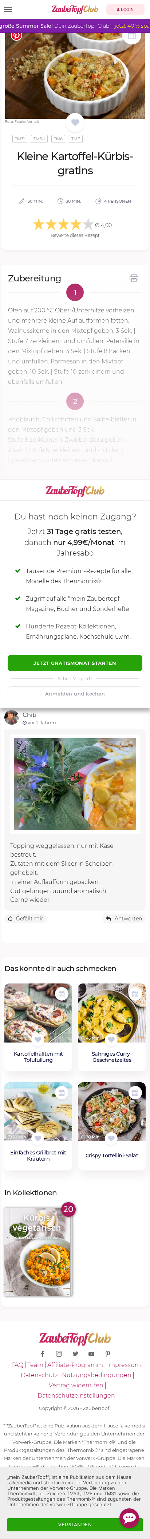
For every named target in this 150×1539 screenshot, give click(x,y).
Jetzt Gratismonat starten (75, 663)
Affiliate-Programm (75, 1364)
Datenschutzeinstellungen (76, 1395)
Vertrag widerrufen (76, 1385)
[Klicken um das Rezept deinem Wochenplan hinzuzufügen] (61, 994)
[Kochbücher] (75, 123)
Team (35, 1364)
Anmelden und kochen (75, 694)
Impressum (124, 1364)
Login (127, 9)
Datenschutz (39, 1375)
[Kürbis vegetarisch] (38, 1252)
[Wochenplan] (131, 35)
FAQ (17, 1364)
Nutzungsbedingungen (96, 1375)
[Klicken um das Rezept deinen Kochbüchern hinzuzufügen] (37, 1039)
